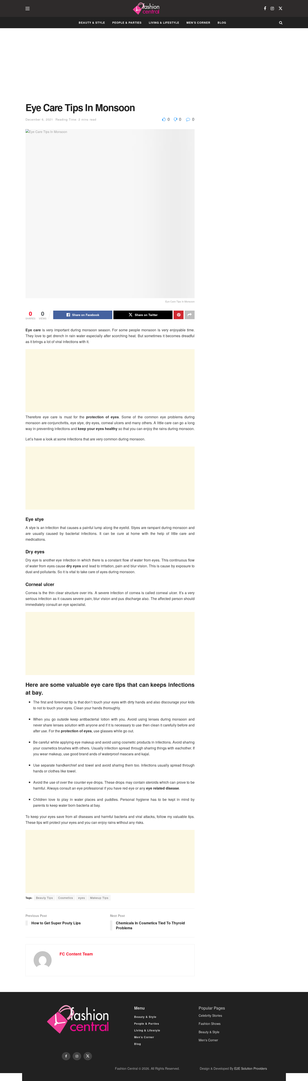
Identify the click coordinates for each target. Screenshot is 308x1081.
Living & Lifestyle (164, 23)
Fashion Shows (210, 1023)
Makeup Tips (99, 898)
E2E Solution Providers (250, 1068)
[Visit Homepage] (147, 8)
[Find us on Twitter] (280, 8)
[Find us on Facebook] (265, 8)
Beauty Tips (44, 898)
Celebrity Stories (210, 1015)
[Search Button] (281, 22)
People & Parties (127, 23)
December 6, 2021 (39, 119)
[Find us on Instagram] (272, 8)
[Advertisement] (110, 68)
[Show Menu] (27, 8)
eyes (81, 898)
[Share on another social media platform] (190, 315)
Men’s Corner (198, 23)
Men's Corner (208, 1040)
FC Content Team (76, 954)
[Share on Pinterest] (179, 315)
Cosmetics (65, 898)
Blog (222, 23)
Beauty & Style (92, 23)
